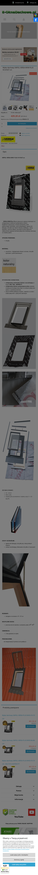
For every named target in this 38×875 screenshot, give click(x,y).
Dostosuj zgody (19, 860)
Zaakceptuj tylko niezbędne (19, 855)
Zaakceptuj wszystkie (19, 864)
